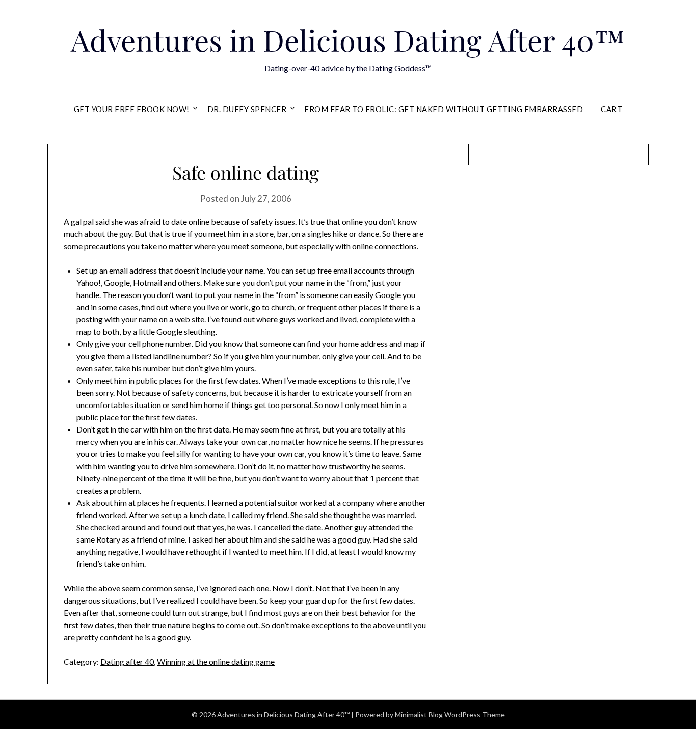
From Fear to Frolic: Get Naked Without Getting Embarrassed (443, 109)
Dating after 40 (127, 661)
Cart (611, 109)
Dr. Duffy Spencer (247, 109)
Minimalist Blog (419, 714)
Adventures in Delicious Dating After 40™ (348, 40)
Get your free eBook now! (132, 109)
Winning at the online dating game (216, 661)
